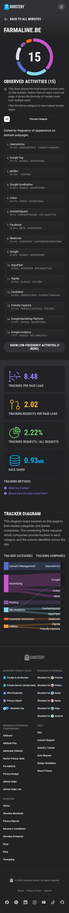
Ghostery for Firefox (49, 685)
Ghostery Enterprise (13, 836)
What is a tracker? (19, 488)
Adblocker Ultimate (13, 751)
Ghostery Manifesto (13, 813)
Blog (5, 851)
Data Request (44, 755)
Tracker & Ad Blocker (17, 677)
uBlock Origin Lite (12, 789)
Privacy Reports (11, 821)
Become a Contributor (14, 828)
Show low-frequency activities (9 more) (34, 347)
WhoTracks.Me (14, 693)
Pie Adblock (9, 766)
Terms (20, 890)
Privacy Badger (11, 774)
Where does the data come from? (28, 493)
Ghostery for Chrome (50, 677)
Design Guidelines (46, 763)
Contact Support (45, 740)
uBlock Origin (10, 781)
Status (6, 805)
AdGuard (7, 735)
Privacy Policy (34, 890)
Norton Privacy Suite (13, 758)
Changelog (8, 859)
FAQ (39, 732)
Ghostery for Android (50, 716)
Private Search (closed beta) (20, 685)
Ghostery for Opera (49, 700)
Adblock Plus (10, 743)
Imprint (48, 890)
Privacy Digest (14, 700)
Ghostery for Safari (49, 693)
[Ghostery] (14, 7)
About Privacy (44, 771)
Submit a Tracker (46, 748)
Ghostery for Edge (48, 708)
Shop (5, 844)
